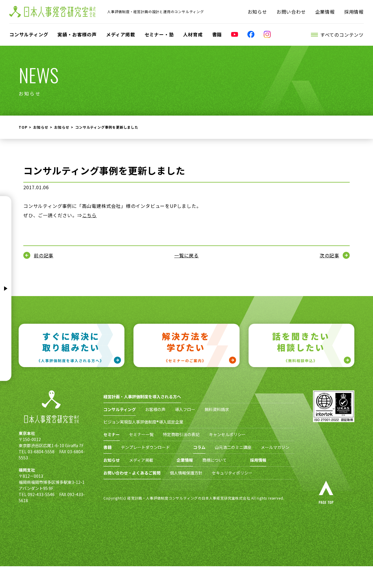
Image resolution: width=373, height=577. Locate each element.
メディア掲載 (120, 34)
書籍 (217, 34)
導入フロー (185, 409)
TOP (23, 127)
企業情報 (325, 11)
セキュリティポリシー (232, 473)
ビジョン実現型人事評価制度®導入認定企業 (143, 422)
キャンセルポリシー (227, 434)
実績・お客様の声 (76, 34)
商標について (214, 460)
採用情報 (354, 11)
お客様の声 (155, 409)
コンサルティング (28, 34)
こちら (89, 215)
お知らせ (257, 11)
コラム (199, 447)
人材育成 (193, 34)
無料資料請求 (217, 409)
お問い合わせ (291, 11)
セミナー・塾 (159, 34)
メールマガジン (275, 447)
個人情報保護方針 (186, 473)
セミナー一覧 (141, 434)
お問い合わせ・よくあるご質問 (132, 473)
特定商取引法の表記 (181, 434)
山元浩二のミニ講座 (233, 447)
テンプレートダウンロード (145, 447)
